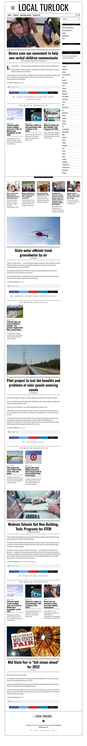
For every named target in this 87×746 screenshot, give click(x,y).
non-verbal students (42, 97)
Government (65, 113)
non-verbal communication (29, 97)
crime (63, 85)
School (31, 61)
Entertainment (65, 96)
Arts (63, 77)
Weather (64, 33)
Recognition (65, 145)
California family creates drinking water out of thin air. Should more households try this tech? (14, 130)
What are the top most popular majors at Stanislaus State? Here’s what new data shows (13, 195)
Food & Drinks (65, 107)
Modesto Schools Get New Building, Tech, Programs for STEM (51, 127)
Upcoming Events (25, 15)
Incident (64, 124)
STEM (39, 575)
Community (64, 83)
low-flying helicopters (50, 296)
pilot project (34, 442)
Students (36, 61)
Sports (63, 156)
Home (9, 15)
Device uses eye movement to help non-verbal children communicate (51, 604)
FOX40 (22, 282)
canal (28, 442)
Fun (63, 110)
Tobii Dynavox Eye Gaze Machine (33, 99)
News (63, 135)
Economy (64, 88)
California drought (19, 296)
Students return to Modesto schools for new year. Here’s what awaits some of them (73, 195)
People (63, 140)
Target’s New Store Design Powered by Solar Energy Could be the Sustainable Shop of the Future (33, 471)
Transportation (65, 165)
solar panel (41, 442)
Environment (65, 99)
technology (42, 61)
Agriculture (64, 69)
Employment (65, 94)
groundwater (28, 296)
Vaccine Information (66, 30)
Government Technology (27, 561)
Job (63, 126)
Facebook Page (65, 36)
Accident (64, 66)
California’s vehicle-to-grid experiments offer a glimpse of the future (33, 128)
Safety (63, 151)
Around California (66, 75)
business (64, 80)
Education (25, 61)
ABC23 (22, 82)
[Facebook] (77, 15)
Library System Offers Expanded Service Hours (43, 194)
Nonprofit (64, 137)
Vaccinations (65, 170)
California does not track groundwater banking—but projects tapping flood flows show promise (15, 325)
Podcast (15, 15)
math (31, 575)
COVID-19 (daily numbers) (68, 28)
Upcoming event (66, 167)
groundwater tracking (38, 296)
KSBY (21, 697)
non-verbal (19, 97)
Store (63, 38)
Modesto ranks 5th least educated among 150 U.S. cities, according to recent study (28, 195)
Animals (64, 72)
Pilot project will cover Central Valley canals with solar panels (14, 470)
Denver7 (22, 427)
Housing (64, 121)
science (35, 575)
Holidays (64, 118)
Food (63, 105)
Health (63, 115)
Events (63, 102)
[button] (78, 18)
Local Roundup (65, 129)
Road (63, 148)
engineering (25, 575)
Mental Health (65, 132)
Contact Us (36, 15)
